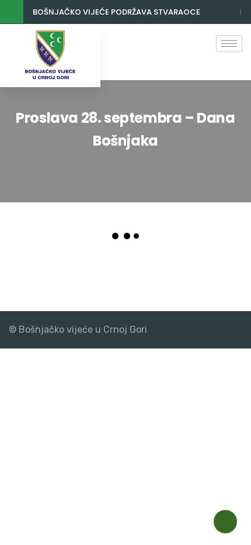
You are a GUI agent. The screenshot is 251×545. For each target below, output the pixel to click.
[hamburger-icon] (229, 43)
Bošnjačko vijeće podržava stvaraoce (116, 12)
